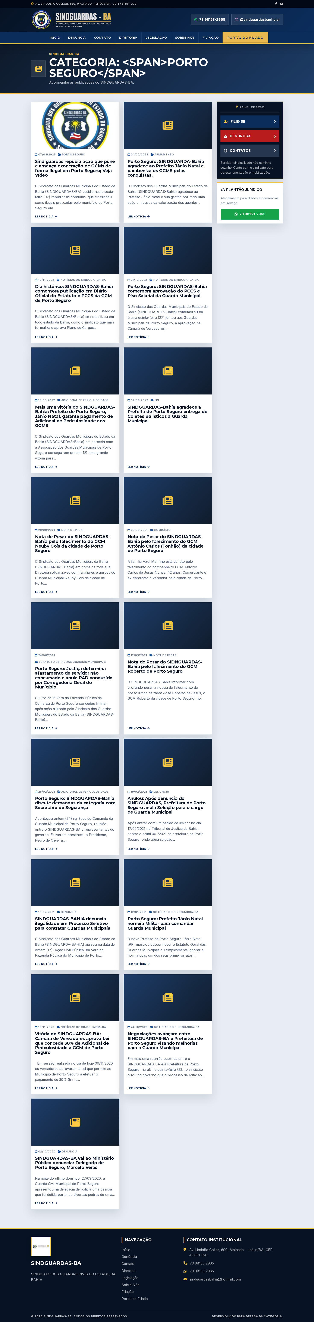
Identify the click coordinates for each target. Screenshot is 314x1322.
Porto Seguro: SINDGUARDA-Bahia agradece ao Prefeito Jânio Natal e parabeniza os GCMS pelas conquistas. (166, 168)
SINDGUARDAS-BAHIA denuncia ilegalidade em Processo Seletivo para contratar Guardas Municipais (72, 923)
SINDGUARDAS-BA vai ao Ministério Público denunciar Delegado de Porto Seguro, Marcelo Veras (74, 1163)
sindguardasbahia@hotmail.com (215, 1279)
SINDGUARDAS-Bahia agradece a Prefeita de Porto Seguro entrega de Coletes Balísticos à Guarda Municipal (167, 414)
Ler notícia (44, 216)
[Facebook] (276, 4)
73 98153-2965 (252, 214)
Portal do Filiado (245, 38)
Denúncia (77, 38)
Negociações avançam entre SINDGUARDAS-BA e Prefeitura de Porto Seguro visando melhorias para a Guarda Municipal (165, 1040)
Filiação (211, 38)
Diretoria (128, 38)
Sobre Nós (185, 38)
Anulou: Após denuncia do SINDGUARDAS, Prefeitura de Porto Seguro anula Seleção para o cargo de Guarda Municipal (167, 805)
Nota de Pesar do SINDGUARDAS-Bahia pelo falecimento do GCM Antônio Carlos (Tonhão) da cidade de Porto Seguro (166, 543)
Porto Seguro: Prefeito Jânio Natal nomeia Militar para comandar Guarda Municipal (165, 923)
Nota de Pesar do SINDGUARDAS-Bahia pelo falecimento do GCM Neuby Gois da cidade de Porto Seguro (72, 543)
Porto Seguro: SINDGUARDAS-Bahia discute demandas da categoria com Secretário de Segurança (75, 803)
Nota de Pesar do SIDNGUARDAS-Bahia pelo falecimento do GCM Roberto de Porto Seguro (165, 666)
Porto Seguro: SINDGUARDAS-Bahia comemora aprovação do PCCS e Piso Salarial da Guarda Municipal (167, 291)
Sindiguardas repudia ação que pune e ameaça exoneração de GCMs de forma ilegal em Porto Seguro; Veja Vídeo (75, 168)
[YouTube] (281, 4)
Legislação (156, 38)
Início (55, 38)
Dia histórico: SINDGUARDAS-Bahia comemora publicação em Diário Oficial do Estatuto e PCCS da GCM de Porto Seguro (74, 293)
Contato (102, 38)
